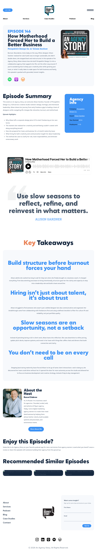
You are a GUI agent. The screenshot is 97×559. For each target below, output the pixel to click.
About (5, 19)
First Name (67, 507)
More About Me (36, 429)
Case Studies (49, 19)
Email (65, 516)
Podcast (72, 19)
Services (26, 19)
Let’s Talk (7, 10)
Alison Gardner (80, 116)
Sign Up (86, 525)
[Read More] (17, 473)
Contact (7, 523)
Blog (92, 19)
